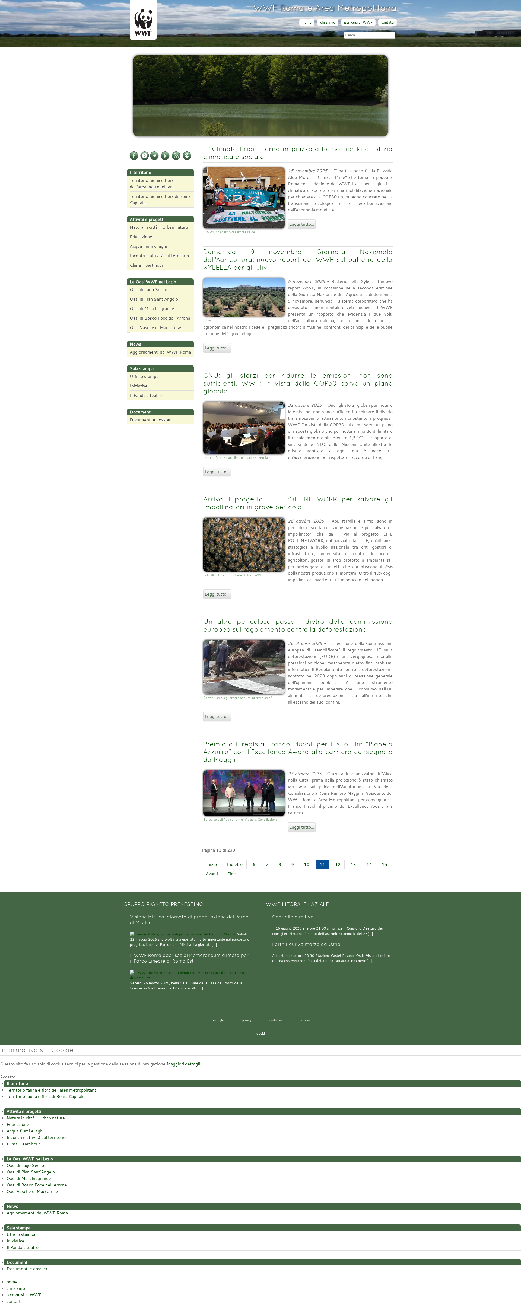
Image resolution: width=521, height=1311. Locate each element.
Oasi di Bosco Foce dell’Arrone (160, 318)
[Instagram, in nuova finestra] (145, 159)
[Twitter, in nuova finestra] (154, 159)
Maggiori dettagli (183, 1064)
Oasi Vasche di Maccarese (155, 327)
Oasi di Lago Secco (148, 289)
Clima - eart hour (146, 265)
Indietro (235, 864)
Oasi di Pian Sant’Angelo (154, 299)
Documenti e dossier (150, 420)
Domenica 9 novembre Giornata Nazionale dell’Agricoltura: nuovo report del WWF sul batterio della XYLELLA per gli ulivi (298, 259)
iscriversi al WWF (358, 22)
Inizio (211, 864)
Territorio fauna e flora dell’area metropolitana (152, 183)
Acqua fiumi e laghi (148, 246)
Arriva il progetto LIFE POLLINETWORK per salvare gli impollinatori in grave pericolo (298, 503)
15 (384, 864)
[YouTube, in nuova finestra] (165, 159)
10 (306, 864)
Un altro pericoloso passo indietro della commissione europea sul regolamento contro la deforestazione (298, 625)
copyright (218, 1020)
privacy (246, 1020)
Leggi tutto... (301, 224)
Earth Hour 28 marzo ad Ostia (306, 944)
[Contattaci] (187, 159)
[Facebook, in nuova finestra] (134, 159)
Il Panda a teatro (146, 395)
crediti (260, 1033)
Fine (231, 874)
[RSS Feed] (176, 159)
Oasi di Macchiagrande (152, 308)
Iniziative (139, 386)
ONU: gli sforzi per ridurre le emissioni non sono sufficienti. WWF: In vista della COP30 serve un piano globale (298, 383)
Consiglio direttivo (293, 916)
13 (353, 864)
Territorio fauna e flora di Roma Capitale (160, 199)
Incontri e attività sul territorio (159, 256)
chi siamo (327, 22)
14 (369, 864)
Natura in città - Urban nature (159, 227)
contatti (387, 22)
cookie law (276, 1020)
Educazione (141, 237)
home (307, 22)
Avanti (212, 874)
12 (338, 864)
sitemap (305, 1020)
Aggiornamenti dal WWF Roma (160, 352)
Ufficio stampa (144, 376)
